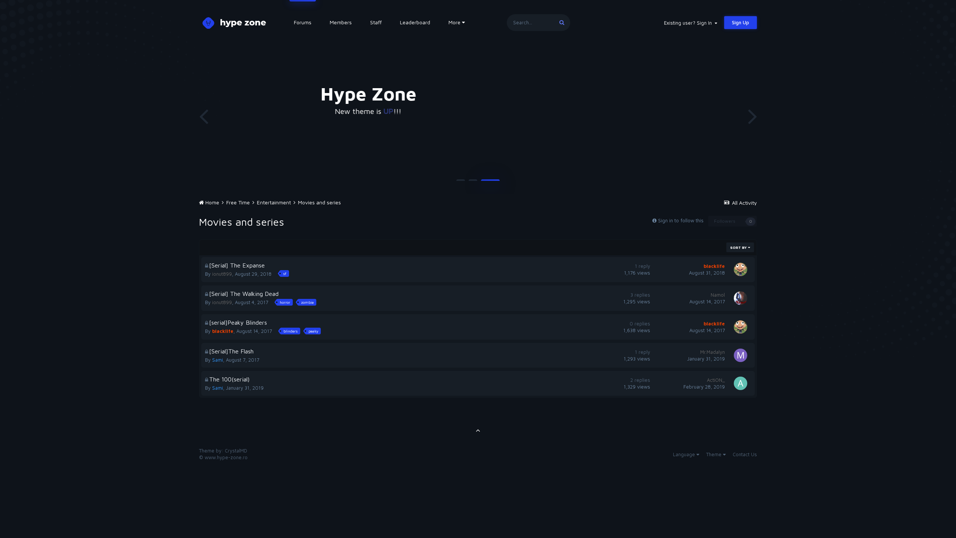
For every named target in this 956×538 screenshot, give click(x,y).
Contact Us (745, 454)
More (454, 22)
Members (341, 22)
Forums (302, 22)
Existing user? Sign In (689, 23)
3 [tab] (490, 183)
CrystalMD (236, 451)
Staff (376, 22)
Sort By (739, 247)
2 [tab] (473, 183)
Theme (714, 454)
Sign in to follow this (681, 220)
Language (684, 454)
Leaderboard (415, 22)
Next (752, 116)
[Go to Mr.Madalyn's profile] (740, 355)
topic (617, 111)
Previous (203, 116)
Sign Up (740, 22)
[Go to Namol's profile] (740, 298)
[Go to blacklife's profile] (740, 269)
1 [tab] (460, 183)
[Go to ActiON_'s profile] (740, 383)
